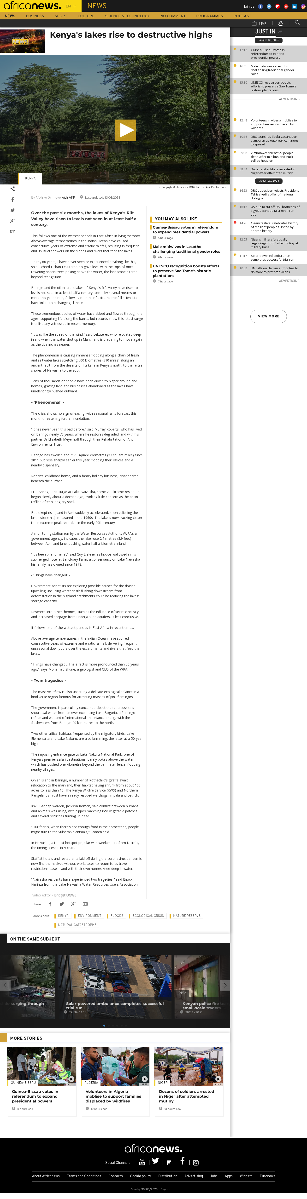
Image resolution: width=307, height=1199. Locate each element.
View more (268, 316)
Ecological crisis (148, 916)
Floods (117, 916)
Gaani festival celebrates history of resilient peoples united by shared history (274, 227)
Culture (86, 16)
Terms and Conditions (84, 1176)
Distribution (167, 1176)
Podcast (242, 16)
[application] (115, 119)
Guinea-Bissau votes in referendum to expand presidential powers (268, 53)
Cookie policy (140, 1176)
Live (262, 24)
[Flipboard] (169, 1162)
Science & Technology (127, 16)
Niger (163, 1083)
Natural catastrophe (77, 925)
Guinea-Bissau (23, 1083)
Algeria (91, 1083)
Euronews (267, 1176)
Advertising (193, 1176)
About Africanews (46, 1176)
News (10, 16)
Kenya (30, 178)
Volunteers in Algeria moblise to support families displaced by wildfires (274, 124)
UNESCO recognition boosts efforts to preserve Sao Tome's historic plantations (273, 86)
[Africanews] (30, 5)
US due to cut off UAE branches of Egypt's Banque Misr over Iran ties (275, 210)
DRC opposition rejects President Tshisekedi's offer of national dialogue (275, 194)
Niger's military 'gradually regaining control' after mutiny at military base (274, 243)
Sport (61, 16)
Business (35, 16)
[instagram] (196, 1162)
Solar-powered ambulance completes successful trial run (272, 257)
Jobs (214, 1176)
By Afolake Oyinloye (46, 198)
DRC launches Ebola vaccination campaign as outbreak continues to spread (275, 140)
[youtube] (142, 1162)
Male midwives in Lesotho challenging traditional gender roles (272, 70)
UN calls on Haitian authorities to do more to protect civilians (274, 270)
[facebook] (183, 1162)
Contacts (115, 1176)
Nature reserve (187, 916)
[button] (125, 130)
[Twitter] (156, 1162)
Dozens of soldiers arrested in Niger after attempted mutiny (273, 171)
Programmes (209, 16)
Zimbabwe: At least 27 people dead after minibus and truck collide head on (272, 156)
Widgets (246, 1176)
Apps (229, 1176)
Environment (89, 916)
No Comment (173, 16)
